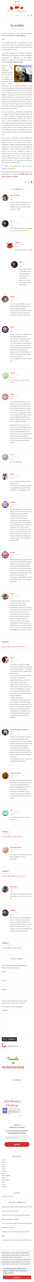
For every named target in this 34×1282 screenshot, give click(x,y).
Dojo (3, 1164)
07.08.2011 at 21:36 (6, 833)
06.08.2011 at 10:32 (14, 595)
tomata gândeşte (16, 1262)
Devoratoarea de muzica (19, 729)
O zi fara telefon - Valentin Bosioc (12, 948)
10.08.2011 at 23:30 (14, 912)
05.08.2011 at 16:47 (14, 375)
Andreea (10, 1109)
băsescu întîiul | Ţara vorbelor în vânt (13, 647)
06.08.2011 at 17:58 (14, 731)
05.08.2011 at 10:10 (14, 197)
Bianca (4, 1162)
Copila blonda (15, 773)
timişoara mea (18, 1259)
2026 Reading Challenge (12, 1103)
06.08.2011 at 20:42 (14, 775)
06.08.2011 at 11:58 (6, 643)
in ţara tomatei (26, 1259)
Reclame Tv (14, 887)
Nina (3, 1182)
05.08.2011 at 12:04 (23, 264)
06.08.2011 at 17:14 (14, 659)
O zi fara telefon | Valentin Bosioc (12, 836)
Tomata (18, 242)
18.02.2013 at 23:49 (6, 945)
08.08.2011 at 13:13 (14, 888)
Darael (12, 552)
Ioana (3, 1169)
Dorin (12, 594)
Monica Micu (5, 1180)
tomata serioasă (24, 1255)
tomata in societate (24, 1264)
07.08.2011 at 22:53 (14, 849)
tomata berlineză (6, 1262)
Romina (4, 1187)
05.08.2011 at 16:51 (14, 396)
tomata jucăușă (16, 1255)
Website (4, 989)
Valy (11, 221)
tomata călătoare (24, 1253)
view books (20, 1115)
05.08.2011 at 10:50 (19, 244)
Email (4, 980)
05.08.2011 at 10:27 (14, 223)
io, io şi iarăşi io (26, 1262)
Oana (12, 327)
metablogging (5, 1264)
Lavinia (4, 1171)
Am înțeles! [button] (17, 1277)
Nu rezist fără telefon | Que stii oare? (13, 876)
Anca (3, 1160)
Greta (3, 1166)
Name (4, 971)
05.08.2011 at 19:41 (14, 476)
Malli (12, 474)
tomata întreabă (14, 1264)
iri (11, 810)
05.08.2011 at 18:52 (14, 456)
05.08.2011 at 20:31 (14, 504)
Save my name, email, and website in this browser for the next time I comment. (14, 1002)
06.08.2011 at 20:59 (14, 812)
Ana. (11, 657)
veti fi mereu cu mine (7, 1259)
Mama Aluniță (6, 1175)
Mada (3, 1173)
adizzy (12, 297)
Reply (12, 199)
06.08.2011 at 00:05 (14, 554)
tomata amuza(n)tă (7, 1257)
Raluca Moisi (14, 195)
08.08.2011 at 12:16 (6, 873)
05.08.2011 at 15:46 (14, 329)
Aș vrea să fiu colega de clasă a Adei (20, 1240)
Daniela (13, 910)
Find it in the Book (7, 1196)
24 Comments (21, 29)
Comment (5, 1010)
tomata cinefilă (15, 1253)
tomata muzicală (6, 1255)
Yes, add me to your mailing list (13, 1007)
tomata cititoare (6, 1253)
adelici (12, 373)
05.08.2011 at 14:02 (14, 298)
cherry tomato (17, 1257)
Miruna (4, 1178)
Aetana (13, 502)
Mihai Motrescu (16, 847)
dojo (12, 394)
